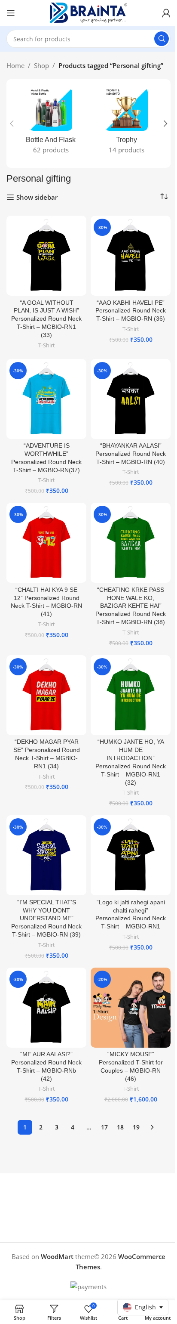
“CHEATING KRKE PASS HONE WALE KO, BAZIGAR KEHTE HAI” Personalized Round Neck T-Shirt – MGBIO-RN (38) (130, 606)
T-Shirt (46, 345)
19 (136, 1127)
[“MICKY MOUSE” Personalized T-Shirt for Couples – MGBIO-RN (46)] (131, 1008)
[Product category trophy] (126, 123)
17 (104, 1127)
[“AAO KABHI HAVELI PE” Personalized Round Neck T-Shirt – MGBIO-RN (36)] (131, 256)
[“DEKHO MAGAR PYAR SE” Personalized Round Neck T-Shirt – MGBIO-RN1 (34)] (46, 695)
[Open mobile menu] (10, 13)
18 (120, 1127)
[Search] (161, 38)
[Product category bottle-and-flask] (50, 123)
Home (15, 65)
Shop (41, 65)
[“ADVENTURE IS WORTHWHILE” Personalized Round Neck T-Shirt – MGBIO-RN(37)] (46, 399)
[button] (11, 123)
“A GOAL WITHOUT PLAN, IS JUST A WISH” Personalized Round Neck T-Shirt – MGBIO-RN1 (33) (46, 319)
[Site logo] (88, 12)
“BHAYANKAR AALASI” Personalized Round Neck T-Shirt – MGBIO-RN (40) (130, 453)
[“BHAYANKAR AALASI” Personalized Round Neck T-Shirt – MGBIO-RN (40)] (131, 399)
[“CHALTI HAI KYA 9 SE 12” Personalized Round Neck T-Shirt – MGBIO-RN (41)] (46, 543)
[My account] (166, 13)
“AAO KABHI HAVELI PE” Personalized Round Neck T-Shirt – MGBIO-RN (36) (130, 311)
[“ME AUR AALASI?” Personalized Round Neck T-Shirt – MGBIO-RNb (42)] (46, 1008)
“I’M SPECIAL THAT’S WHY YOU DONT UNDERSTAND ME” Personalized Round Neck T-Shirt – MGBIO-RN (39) (46, 918)
